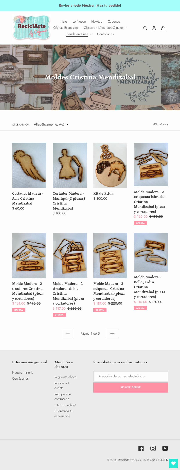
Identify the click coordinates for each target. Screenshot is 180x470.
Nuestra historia (22, 372)
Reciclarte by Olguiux (130, 460)
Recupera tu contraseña (62, 397)
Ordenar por (20, 125)
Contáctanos (20, 378)
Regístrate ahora (65, 377)
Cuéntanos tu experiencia (63, 413)
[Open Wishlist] (173, 463)
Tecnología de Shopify (155, 460)
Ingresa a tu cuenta (62, 386)
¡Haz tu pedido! (65, 405)
